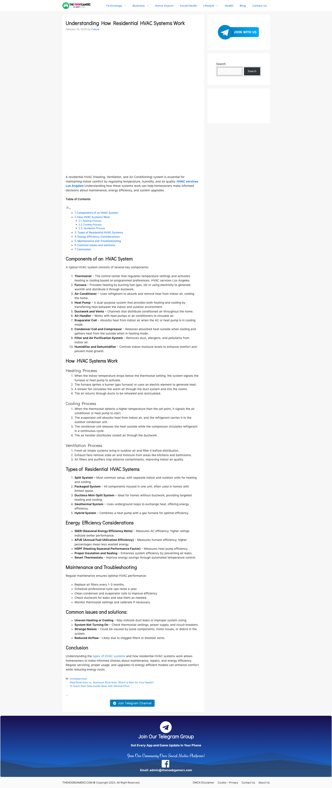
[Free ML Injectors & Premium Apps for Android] (76, 5)
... (67, 694)
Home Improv (164, 5)
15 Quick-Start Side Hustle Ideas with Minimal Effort (100, 686)
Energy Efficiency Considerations (98, 236)
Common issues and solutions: (96, 245)
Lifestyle (208, 5)
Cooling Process (92, 224)
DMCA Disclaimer (203, 782)
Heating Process (92, 220)
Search (221, 64)
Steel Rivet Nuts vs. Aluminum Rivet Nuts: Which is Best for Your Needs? (112, 682)
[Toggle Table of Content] (68, 208)
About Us (264, 782)
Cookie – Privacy (228, 782)
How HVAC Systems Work (93, 217)
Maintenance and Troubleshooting (99, 241)
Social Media (188, 5)
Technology (114, 5)
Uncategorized (78, 678)
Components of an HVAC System (97, 212)
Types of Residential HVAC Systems (100, 232)
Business (139, 5)
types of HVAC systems (109, 656)
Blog (243, 5)
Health (229, 5)
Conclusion (84, 249)
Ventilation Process (94, 228)
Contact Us (259, 5)
